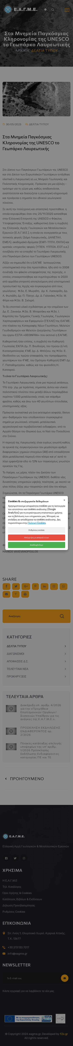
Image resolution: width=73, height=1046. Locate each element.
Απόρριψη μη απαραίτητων (36, 537)
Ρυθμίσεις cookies (36, 530)
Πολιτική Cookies (37, 523)
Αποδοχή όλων (36, 545)
